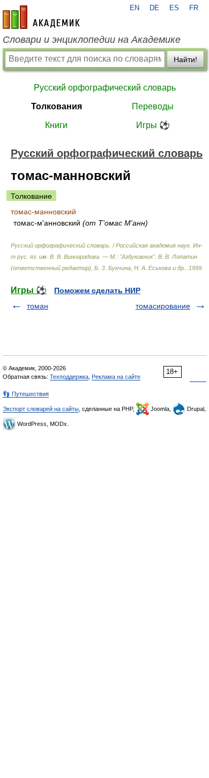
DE (154, 8)
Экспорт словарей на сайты (41, 409)
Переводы (153, 106)
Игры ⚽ (153, 125)
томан (37, 306)
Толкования (56, 106)
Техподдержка (69, 376)
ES (174, 8)
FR (193, 8)
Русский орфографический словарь (105, 87)
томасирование (163, 306)
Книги (56, 125)
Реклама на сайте (116, 376)
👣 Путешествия (26, 394)
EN (134, 8)
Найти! (185, 59)
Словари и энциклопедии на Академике (92, 39)
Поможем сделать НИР (97, 290)
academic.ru (41, 17)
